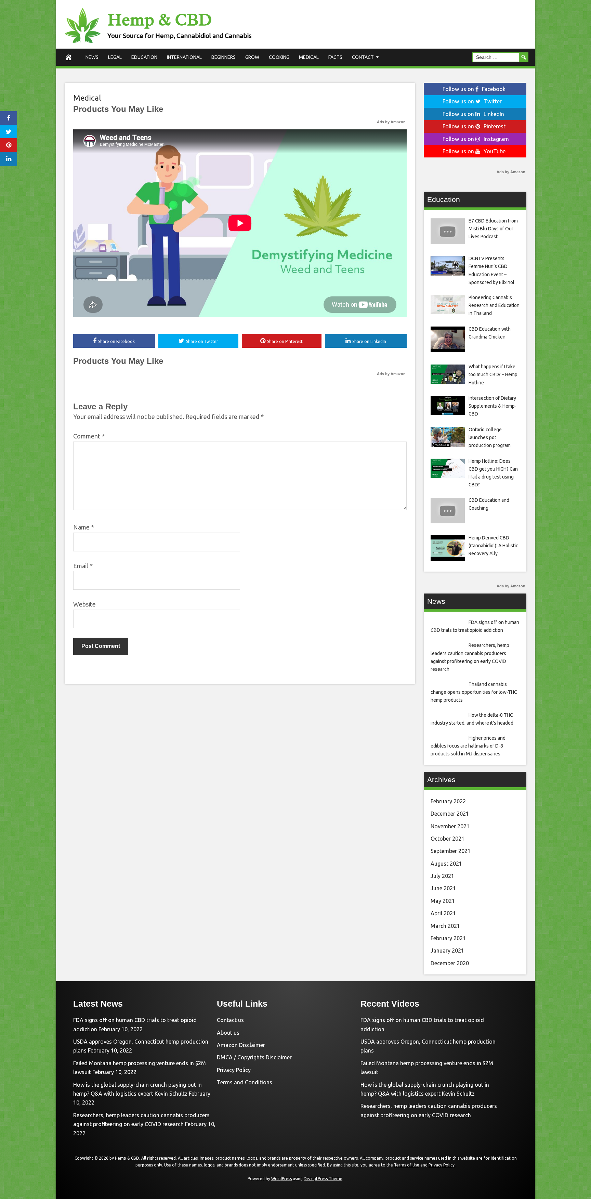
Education (144, 57)
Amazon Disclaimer (241, 1045)
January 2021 (447, 950)
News (92, 57)
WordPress (281, 1178)
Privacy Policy (234, 1070)
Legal (115, 57)
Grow (252, 57)
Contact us (230, 1020)
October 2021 (447, 839)
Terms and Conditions (244, 1082)
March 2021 (445, 926)
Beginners (223, 57)
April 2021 (443, 913)
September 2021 (451, 851)
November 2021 (450, 826)
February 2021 (448, 938)
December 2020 (450, 963)
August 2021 (446, 863)
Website (84, 604)
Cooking (279, 57)
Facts (335, 57)
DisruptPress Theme (323, 1178)
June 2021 (443, 888)
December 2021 (450, 814)
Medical (309, 57)
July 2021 (442, 876)
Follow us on (474, 89)
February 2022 (448, 801)
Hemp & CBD (159, 19)
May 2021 (443, 901)
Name (83, 527)
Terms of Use (406, 1165)
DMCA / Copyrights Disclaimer (254, 1057)
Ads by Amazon (391, 122)
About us (228, 1033)
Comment (89, 436)
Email (83, 565)
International (184, 57)
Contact (363, 57)
